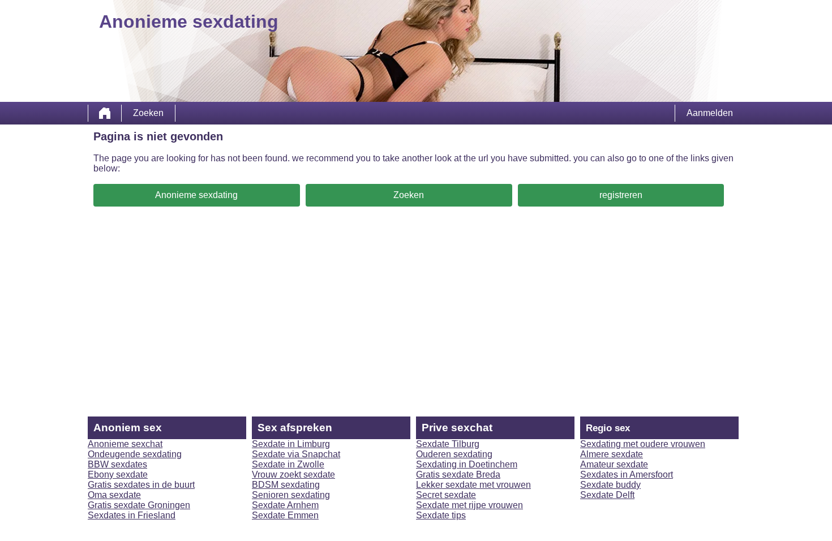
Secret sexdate (446, 495)
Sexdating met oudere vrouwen (642, 444)
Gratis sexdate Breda (458, 474)
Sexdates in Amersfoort (626, 474)
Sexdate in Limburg (291, 444)
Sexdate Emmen (285, 515)
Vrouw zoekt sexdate (293, 474)
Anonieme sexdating (196, 195)
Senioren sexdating (291, 495)
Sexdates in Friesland (131, 515)
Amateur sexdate (614, 464)
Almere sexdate (611, 454)
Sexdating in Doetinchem (466, 464)
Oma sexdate (114, 495)
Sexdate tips (441, 515)
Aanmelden (710, 113)
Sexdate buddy (610, 485)
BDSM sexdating (286, 485)
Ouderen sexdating (454, 454)
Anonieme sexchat (125, 444)
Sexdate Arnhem (285, 505)
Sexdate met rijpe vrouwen (469, 505)
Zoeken (148, 113)
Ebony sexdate (118, 474)
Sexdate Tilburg (447, 444)
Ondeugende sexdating (135, 454)
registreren (620, 195)
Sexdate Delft (607, 495)
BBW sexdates (117, 464)
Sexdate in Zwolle (288, 464)
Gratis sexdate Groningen (139, 505)
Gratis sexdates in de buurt (141, 485)
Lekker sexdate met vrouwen (473, 485)
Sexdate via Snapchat (296, 454)
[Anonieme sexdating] (104, 113)
